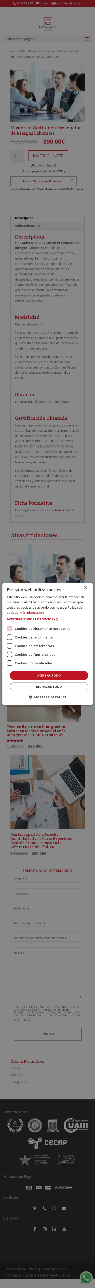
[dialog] (47, 644)
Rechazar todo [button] (49, 687)
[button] (47, 619)
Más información (31, 612)
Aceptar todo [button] (49, 675)
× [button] (85, 588)
